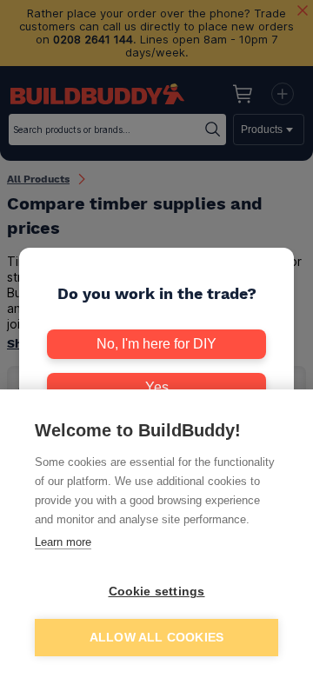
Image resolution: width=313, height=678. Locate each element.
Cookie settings (157, 591)
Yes (157, 387)
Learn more (63, 541)
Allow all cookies (156, 637)
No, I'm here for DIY (156, 343)
